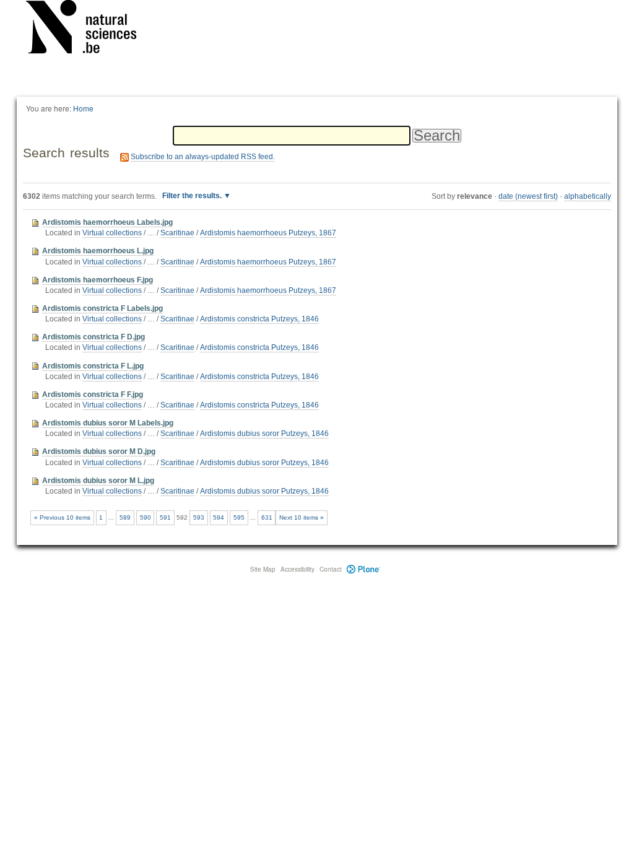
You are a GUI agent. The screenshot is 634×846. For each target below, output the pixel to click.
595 (239, 517)
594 (218, 517)
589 (125, 517)
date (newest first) (528, 196)
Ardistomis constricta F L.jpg (93, 366)
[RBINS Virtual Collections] (89, 29)
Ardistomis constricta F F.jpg (92, 394)
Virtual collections (112, 233)
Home (83, 108)
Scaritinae (177, 233)
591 (165, 517)
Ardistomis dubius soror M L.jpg (98, 480)
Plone (363, 569)
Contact (330, 569)
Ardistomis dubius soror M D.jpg (98, 451)
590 (145, 517)
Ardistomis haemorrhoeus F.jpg (97, 280)
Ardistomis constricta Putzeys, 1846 (259, 319)
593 (198, 517)
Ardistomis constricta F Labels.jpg (102, 308)
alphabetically (587, 196)
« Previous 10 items (62, 517)
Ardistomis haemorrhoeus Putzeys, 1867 (268, 233)
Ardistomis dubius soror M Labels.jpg (107, 423)
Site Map (263, 569)
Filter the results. (193, 195)
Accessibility (297, 569)
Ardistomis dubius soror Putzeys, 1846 (264, 433)
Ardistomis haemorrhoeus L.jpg (98, 250)
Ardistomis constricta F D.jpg (93, 337)
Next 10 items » (301, 517)
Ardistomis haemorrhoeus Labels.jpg (107, 222)
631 (266, 517)
